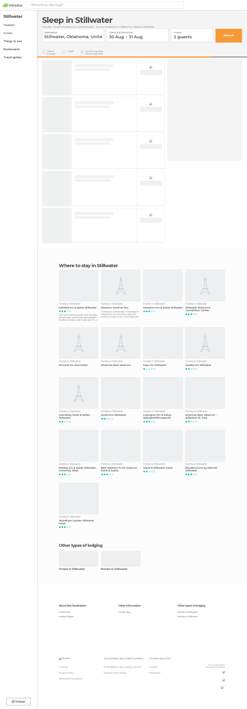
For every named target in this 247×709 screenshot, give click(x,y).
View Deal (151, 72)
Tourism (9, 25)
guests (177, 31)
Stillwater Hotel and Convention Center (197, 309)
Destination (51, 31)
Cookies (63, 667)
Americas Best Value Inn (116, 365)
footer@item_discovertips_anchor (122, 667)
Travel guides (12, 57)
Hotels (7, 33)
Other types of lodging (191, 605)
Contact (153, 667)
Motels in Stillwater (114, 569)
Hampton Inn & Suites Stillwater (163, 307)
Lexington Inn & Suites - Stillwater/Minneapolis (158, 416)
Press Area (154, 672)
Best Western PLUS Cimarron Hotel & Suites (119, 469)
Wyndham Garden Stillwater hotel (76, 522)
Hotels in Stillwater (72, 569)
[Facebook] (206, 659)
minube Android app (115, 672)
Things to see (12, 41)
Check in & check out (121, 31)
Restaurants (11, 49)
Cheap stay (124, 612)
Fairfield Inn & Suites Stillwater (78, 307)
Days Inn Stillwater (154, 365)
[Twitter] (211, 659)
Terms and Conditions (70, 678)
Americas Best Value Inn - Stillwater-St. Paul (201, 416)
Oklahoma (64, 612)
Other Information (129, 605)
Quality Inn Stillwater (198, 365)
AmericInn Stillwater (113, 415)
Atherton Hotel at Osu (114, 307)
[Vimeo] (217, 659)
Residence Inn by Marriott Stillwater (201, 469)
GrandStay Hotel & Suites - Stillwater (75, 416)
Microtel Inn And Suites (73, 365)
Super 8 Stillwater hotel (157, 468)
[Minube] (12, 5)
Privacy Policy (66, 672)
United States (66, 616)
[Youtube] (222, 659)
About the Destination (72, 605)
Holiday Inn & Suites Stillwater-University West (78, 469)
